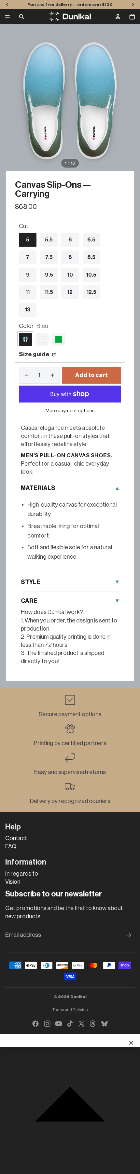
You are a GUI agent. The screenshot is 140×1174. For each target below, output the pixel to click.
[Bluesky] (104, 1024)
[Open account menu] (118, 16)
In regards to (21, 874)
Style (30, 582)
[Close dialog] (131, 1043)
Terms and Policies (70, 1010)
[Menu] (7, 16)
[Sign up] (128, 935)
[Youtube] (59, 1024)
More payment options (70, 410)
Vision (12, 882)
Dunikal (78, 997)
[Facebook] (35, 1024)
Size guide (34, 354)
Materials (38, 488)
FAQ (10, 846)
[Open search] (21, 16)
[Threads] (93, 1024)
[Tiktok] (70, 1024)
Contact (16, 838)
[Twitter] (81, 1024)
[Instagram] (47, 1024)
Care (29, 601)
